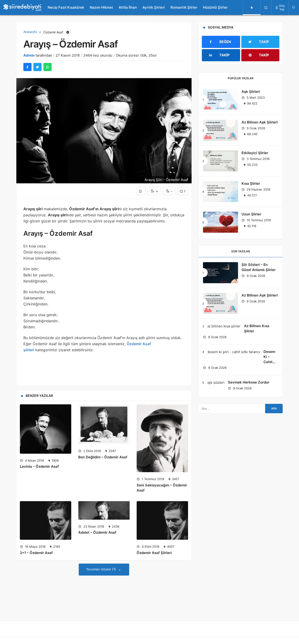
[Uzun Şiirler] (220, 222)
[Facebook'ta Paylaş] (27, 67)
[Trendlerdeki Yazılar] (251, 7)
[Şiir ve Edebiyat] (22, 7)
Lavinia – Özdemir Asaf (39, 466)
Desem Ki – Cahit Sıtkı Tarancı (269, 361)
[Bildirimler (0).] (293, 7)
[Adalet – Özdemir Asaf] (104, 510)
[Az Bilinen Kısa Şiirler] (222, 326)
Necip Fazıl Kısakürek (66, 7)
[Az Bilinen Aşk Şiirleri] (220, 130)
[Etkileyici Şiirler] (220, 160)
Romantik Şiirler (184, 7)
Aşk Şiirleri (138, 22)
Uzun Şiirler (57, 22)
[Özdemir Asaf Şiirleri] (162, 520)
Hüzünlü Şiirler (215, 7)
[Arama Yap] (266, 7)
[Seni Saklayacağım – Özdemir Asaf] (162, 438)
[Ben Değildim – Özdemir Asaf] (104, 424)
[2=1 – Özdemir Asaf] (45, 520)
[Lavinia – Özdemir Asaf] (45, 429)
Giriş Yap (282, 7)
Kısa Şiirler (114, 22)
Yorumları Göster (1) (101, 569)
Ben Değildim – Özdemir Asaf (102, 457)
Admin (29, 55)
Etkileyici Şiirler (86, 22)
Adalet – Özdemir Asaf (97, 532)
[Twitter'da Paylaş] (37, 67)
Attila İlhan (128, 7)
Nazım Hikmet (101, 7)
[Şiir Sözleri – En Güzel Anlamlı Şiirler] (220, 272)
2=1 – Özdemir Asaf (36, 552)
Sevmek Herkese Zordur (248, 382)
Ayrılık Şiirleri (153, 7)
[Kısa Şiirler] (220, 191)
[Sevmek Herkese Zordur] (213, 382)
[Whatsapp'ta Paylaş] (47, 67)
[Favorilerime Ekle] (141, 191)
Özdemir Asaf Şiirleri (154, 552)
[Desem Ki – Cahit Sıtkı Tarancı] (231, 352)
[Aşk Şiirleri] (220, 99)
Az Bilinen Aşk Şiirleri (260, 122)
